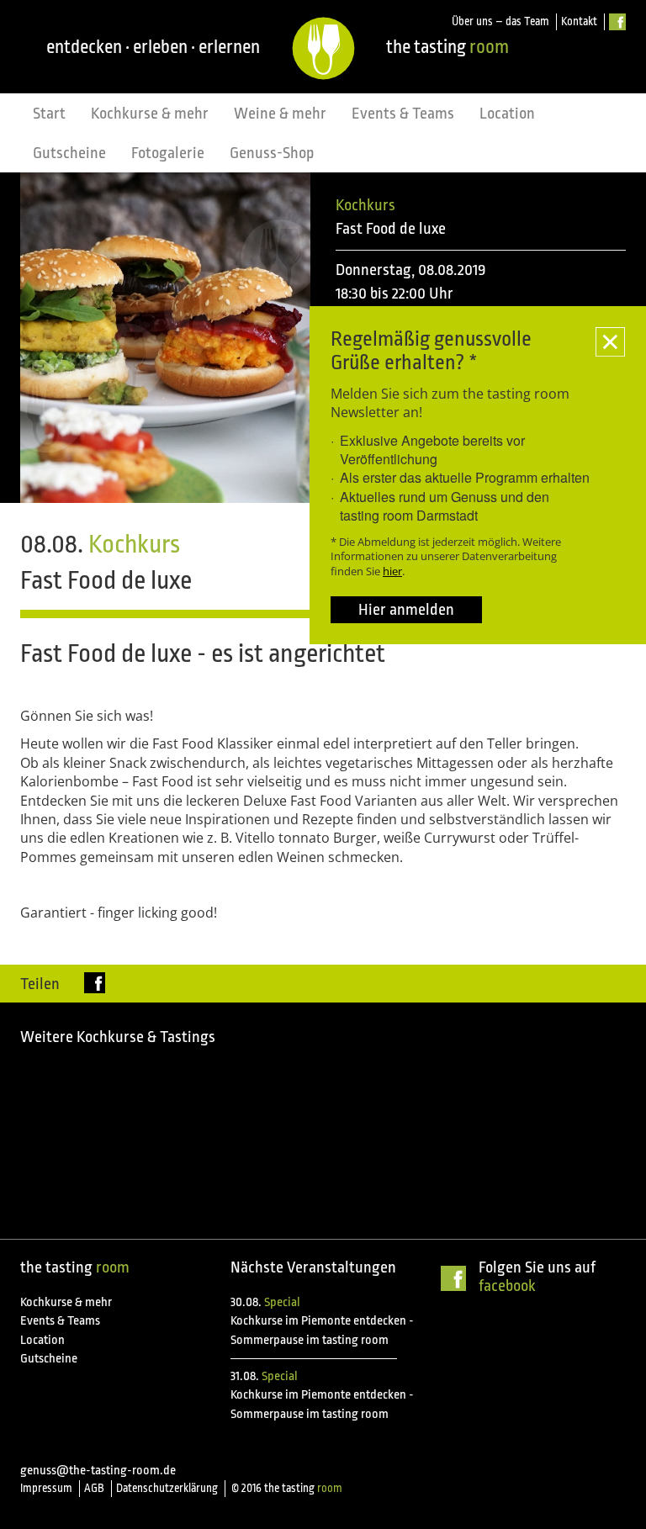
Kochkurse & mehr (150, 113)
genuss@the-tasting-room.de (98, 1470)
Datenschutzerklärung (167, 1488)
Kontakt (579, 21)
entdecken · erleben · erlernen (153, 46)
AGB (94, 1488)
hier (392, 571)
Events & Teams (403, 113)
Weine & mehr (280, 113)
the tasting (447, 46)
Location (507, 113)
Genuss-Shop (272, 153)
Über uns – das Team (500, 21)
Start (49, 113)
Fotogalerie (167, 153)
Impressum (46, 1488)
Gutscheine (69, 153)
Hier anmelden (406, 609)
